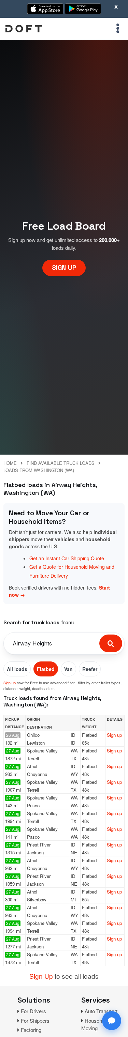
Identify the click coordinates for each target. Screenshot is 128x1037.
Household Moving (95, 1024)
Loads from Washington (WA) (38, 470)
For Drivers (33, 1011)
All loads (17, 669)
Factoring (31, 1029)
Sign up (9, 682)
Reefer (89, 669)
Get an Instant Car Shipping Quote (66, 558)
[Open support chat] (111, 1020)
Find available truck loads (61, 463)
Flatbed (46, 669)
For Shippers (35, 1020)
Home (10, 463)
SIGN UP (64, 268)
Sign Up (41, 975)
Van (68, 669)
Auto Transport (101, 1011)
